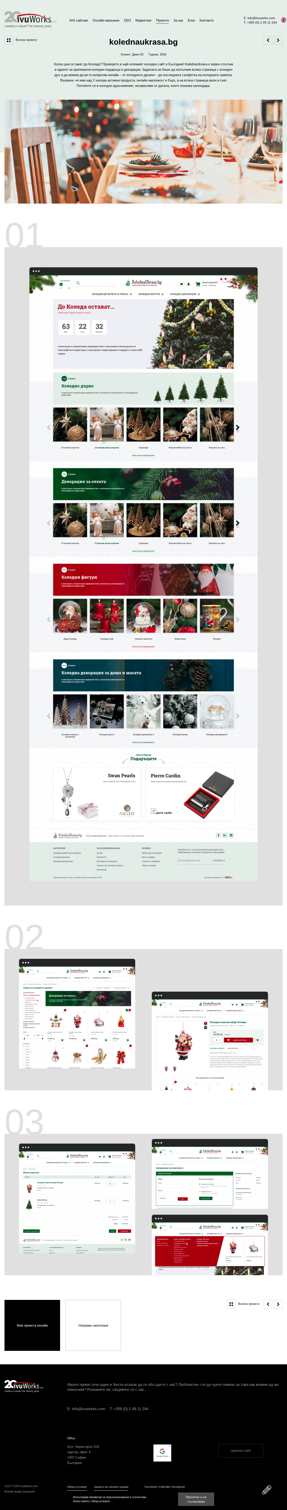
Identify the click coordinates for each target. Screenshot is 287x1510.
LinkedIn (164, 1486)
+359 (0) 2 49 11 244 (131, 1409)
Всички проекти (26, 40)
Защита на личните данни (111, 1486)
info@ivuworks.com (88, 1409)
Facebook (151, 1486)
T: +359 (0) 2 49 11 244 (260, 22)
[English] (283, 20)
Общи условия (77, 1486)
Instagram (178, 1486)
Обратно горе (241, 1451)
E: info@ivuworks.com (259, 18)
